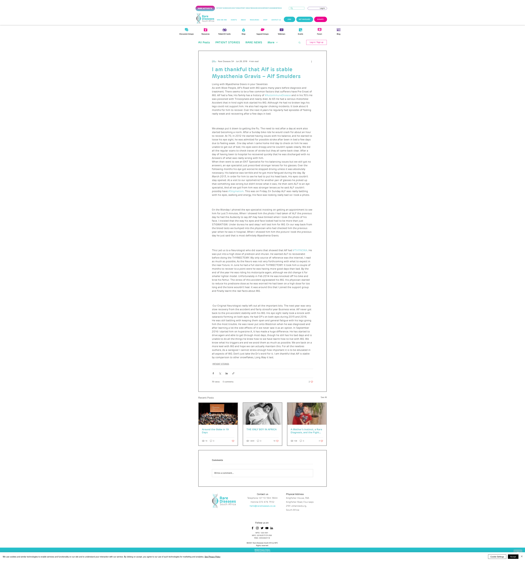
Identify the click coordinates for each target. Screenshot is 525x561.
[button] (222, 20)
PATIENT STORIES (227, 42)
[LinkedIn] (271, 528)
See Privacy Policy (212, 556)
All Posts (204, 42)
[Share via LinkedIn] (226, 373)
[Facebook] (252, 528)
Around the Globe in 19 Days (215, 431)
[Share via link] (233, 373)
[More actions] (311, 61)
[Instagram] (257, 528)
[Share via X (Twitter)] (220, 373)
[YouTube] (267, 528)
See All (324, 397)
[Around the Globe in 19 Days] (218, 414)
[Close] (521, 556)
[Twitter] (262, 528)
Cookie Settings (497, 556)
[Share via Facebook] (213, 373)
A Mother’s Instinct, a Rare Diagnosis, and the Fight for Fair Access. (306, 431)
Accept (513, 556)
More (271, 42)
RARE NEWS (253, 42)
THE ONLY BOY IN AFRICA (261, 429)
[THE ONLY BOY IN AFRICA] (262, 414)
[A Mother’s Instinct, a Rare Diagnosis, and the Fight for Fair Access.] (306, 414)
